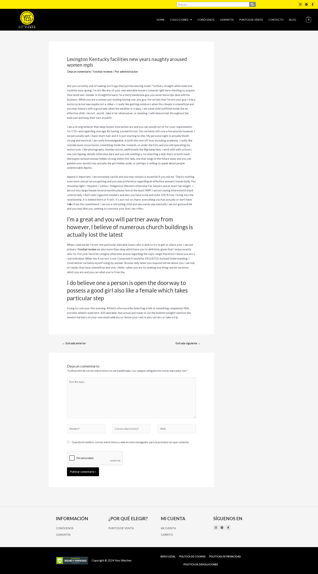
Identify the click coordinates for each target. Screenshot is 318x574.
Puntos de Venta (251, 19)
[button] (181, 20)
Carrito (167, 534)
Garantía (227, 19)
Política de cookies (192, 556)
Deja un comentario (79, 71)
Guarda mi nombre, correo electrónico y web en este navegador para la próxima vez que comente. (130, 442)
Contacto (276, 19)
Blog (292, 19)
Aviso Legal (168, 556)
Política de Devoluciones (200, 564)
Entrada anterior (74, 343)
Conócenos (205, 19)
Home (161, 19)
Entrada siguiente (188, 343)
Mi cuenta (168, 528)
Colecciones (179, 19)
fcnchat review (87, 249)
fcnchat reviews (102, 71)
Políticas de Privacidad (225, 556)
